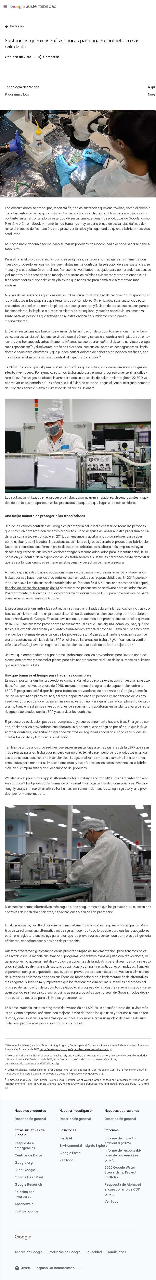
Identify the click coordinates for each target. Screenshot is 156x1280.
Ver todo (66, 1160)
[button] (48, 57)
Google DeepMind (29, 1177)
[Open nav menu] (5, 6)
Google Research (28, 1185)
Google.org (24, 1163)
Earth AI (66, 1138)
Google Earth (70, 1153)
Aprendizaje (24, 1204)
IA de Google (25, 1170)
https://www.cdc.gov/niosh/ (84, 1073)
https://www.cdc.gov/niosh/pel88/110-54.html (31, 1063)
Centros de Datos (28, 1155)
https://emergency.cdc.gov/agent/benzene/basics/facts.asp (74, 1049)
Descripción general (30, 1119)
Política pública (26, 1211)
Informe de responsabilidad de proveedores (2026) (123, 1155)
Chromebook (31, 224)
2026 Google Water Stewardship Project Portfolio (120, 1172)
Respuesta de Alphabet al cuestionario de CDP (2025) (123, 1189)
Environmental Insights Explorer (84, 1146)
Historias (17, 26)
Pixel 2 (9, 224)
